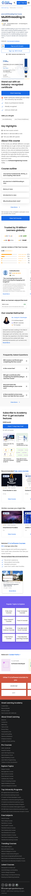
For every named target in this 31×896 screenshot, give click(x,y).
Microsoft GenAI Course (7, 849)
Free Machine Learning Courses (9, 839)
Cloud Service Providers (10, 527)
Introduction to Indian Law (8, 867)
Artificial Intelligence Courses (9, 785)
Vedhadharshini (14, 271)
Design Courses (5, 769)
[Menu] (29, 3)
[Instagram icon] (17, 885)
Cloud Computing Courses (8, 781)
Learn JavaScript (5, 748)
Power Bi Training (5, 750)
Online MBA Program (6, 846)
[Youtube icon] (9, 885)
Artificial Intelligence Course (8, 851)
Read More (6, 343)
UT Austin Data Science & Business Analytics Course (15, 811)
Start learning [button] (15, 93)
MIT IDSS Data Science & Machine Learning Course (14, 809)
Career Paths (4, 706)
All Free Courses (5, 710)
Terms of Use (4, 727)
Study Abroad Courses (7, 776)
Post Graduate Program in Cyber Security (11, 585)
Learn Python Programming (8, 760)
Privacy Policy (4, 729)
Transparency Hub (6, 731)
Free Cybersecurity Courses (8, 830)
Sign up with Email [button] (15, 51)
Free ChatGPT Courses (7, 825)
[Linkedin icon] (6, 885)
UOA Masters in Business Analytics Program (12, 804)
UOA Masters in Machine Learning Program (12, 799)
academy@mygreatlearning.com (14, 888)
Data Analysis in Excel (7, 755)
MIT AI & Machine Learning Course (10, 795)
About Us (3, 720)
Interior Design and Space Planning (10, 874)
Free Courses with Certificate (8, 713)
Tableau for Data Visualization (9, 762)
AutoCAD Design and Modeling (9, 870)
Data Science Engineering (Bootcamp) (11, 856)
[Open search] (14, 3)
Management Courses (7, 771)
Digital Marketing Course (7, 757)
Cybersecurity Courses (7, 778)
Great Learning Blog (6, 734)
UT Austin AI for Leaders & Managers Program (13, 807)
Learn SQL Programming (7, 753)
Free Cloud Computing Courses (9, 837)
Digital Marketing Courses (8, 783)
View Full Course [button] (16, 218)
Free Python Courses (6, 823)
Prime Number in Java (9, 490)
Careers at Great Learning (8, 741)
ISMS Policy (4, 724)
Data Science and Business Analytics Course (13, 861)
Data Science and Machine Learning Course (13, 858)
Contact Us (4, 722)
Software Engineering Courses (17, 160)
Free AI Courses (5, 818)
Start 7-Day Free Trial (15, 426)
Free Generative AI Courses (8, 832)
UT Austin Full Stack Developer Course (11, 797)
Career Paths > (14, 654)
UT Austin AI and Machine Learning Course (12, 802)
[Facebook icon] (2, 885)
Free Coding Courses (6, 821)
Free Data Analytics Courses (8, 835)
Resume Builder (5, 708)
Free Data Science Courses (8, 828)
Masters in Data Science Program (10, 853)
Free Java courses (21, 471)
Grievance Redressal (6, 736)
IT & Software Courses (16, 543)
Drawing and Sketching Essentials (10, 877)
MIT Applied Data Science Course (10, 792)
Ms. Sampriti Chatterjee (13, 41)
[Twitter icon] (13, 885)
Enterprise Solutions (6, 739)
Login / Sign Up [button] (21, 3)
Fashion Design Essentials (8, 872)
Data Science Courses (7, 774)
